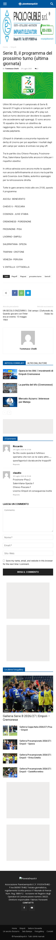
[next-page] (9, 413)
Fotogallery (39, 931)
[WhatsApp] (21, 293)
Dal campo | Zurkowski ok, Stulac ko (40, 312)
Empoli (13, 47)
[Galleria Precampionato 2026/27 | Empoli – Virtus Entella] (10, 758)
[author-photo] (28, 344)
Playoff (14, 276)
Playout (23, 276)
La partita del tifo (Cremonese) (36, 384)
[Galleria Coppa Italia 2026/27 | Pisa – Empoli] (10, 730)
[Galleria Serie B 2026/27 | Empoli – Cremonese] (28, 694)
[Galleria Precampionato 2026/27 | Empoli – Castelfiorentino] (10, 772)
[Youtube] (32, 908)
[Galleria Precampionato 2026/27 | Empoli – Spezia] (10, 744)
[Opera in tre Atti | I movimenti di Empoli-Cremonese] (10, 374)
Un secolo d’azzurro (11, 931)
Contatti (50, 931)
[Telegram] (28, 293)
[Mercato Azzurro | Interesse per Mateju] (10, 402)
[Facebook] (15, 293)
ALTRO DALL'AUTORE (37, 363)
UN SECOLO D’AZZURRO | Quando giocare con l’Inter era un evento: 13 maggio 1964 (15, 315)
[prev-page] (4, 413)
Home (5, 47)
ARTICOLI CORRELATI (14, 363)
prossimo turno (35, 276)
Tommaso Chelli (12, 68)
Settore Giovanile (35, 928)
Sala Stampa (27, 931)
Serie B (47, 276)
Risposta (16, 464)
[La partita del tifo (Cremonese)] (10, 388)
